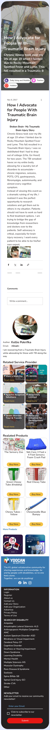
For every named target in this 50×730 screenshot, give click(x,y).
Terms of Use (10, 615)
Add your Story (11, 603)
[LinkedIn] (25, 583)
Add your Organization (14, 606)
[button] (10, 529)
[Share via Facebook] (8, 265)
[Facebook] (20, 583)
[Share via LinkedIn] (21, 265)
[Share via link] (28, 265)
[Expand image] (13, 252)
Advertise (8, 609)
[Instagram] (30, 583)
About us (8, 598)
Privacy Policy (10, 612)
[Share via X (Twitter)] (15, 265)
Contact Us (9, 601)
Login (6, 592)
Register (8, 595)
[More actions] (41, 99)
